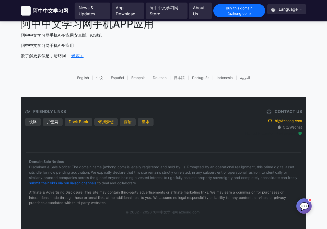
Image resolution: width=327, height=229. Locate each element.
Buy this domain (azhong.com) (239, 11)
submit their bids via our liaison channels (62, 183)
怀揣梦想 (106, 121)
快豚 (33, 121)
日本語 (179, 77)
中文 (99, 77)
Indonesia (225, 77)
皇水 (145, 121)
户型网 (53, 121)
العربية (245, 77)
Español (117, 77)
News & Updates (87, 10)
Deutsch (160, 77)
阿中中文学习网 (50, 11)
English (83, 77)
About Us (199, 10)
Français (138, 77)
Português (200, 77)
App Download (125, 10)
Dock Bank (78, 121)
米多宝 (77, 55)
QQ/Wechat (292, 127)
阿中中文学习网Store (164, 10)
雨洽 (128, 121)
